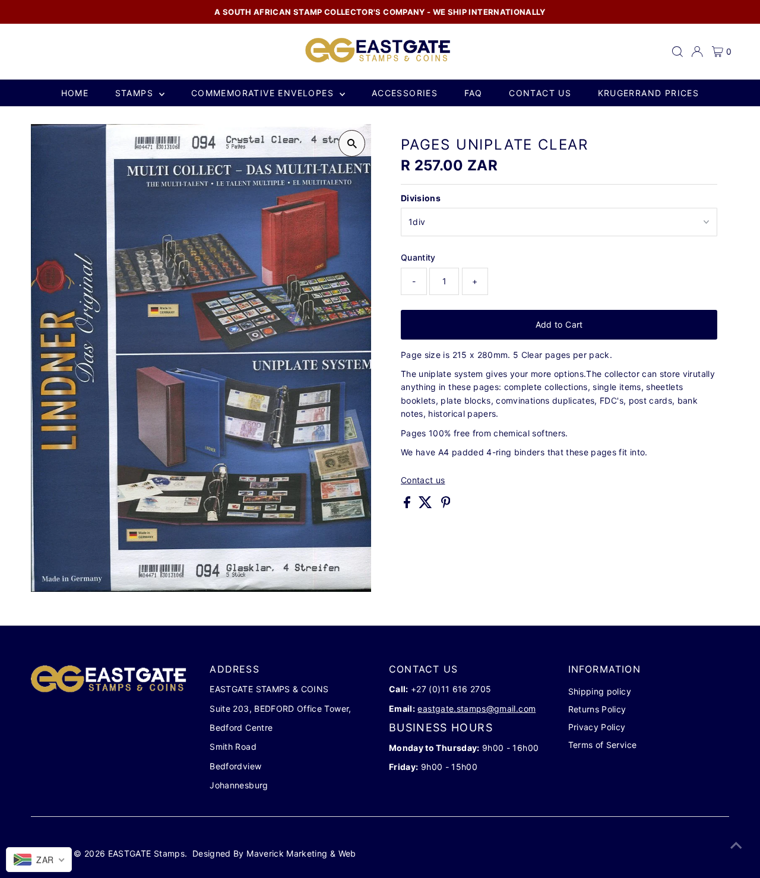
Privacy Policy (597, 727)
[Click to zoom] (351, 143)
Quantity (418, 257)
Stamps (136, 93)
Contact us (540, 93)
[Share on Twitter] (427, 505)
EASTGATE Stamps (146, 853)
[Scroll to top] (736, 845)
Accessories (405, 93)
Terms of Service (602, 745)
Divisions (421, 198)
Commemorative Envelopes (264, 93)
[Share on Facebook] (408, 505)
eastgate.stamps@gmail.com (476, 708)
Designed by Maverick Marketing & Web (274, 853)
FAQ (473, 93)
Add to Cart (559, 324)
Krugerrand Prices (648, 93)
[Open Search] (677, 51)
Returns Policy (597, 709)
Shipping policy (599, 691)
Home (75, 93)
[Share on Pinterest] (446, 505)
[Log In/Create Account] (697, 51)
